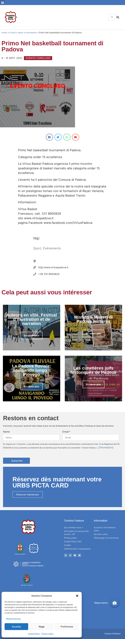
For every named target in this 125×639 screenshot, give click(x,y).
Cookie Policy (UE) (73, 541)
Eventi (13, 32)
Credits (67, 545)
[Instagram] (65, 555)
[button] (77, 595)
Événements (52, 248)
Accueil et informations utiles (105, 529)
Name (6, 431)
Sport (37, 248)
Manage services (13, 618)
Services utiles (101, 534)
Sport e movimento (27, 32)
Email (65, 431)
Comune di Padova (112, 634)
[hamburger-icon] (111, 17)
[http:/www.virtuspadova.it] (34, 267)
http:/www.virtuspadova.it (53, 267)
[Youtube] (75, 555)
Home (4, 32)
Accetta (16, 626)
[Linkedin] (79, 555)
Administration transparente (77, 549)
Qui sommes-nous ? (73, 527)
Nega (42, 626)
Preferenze (67, 626)
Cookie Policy (34, 633)
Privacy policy (47, 633)
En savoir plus (31, 335)
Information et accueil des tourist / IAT (76, 532)
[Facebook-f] (70, 555)
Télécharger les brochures (106, 538)
